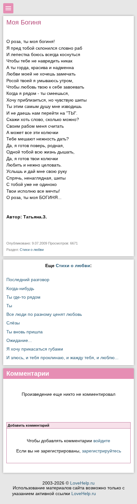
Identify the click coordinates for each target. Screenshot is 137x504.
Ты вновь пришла (24, 332)
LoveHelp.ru (82, 483)
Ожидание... (19, 340)
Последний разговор (27, 279)
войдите (101, 440)
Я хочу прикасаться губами (34, 349)
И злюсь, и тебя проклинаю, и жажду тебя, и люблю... (62, 357)
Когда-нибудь (20, 288)
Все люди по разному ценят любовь (44, 314)
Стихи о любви (32, 250)
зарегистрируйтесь (101, 450)
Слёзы (13, 323)
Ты (9, 305)
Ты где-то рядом (23, 297)
